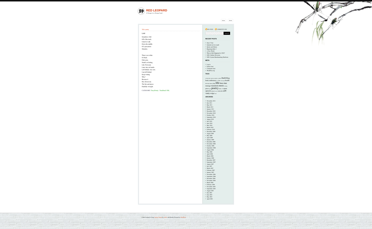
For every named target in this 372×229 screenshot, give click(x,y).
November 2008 (211, 144)
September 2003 (211, 189)
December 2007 (211, 160)
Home (223, 20)
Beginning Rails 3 (212, 49)
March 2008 (210, 156)
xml (215, 93)
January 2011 (210, 109)
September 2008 (211, 148)
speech (208, 90)
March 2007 (210, 168)
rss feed (210, 29)
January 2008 (210, 158)
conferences (212, 80)
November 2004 (211, 180)
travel (216, 91)
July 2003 (209, 193)
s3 (222, 88)
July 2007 (209, 166)
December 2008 (211, 142)
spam (225, 88)
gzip (224, 80)
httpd (208, 83)
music (221, 85)
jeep (214, 83)
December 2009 (211, 131)
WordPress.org (211, 70)
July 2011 (209, 103)
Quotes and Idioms (212, 47)
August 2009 (210, 133)
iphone (211, 83)
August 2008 (210, 150)
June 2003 (209, 195)
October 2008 (210, 146)
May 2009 (209, 135)
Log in (208, 64)
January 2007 (210, 172)
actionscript (207, 78)
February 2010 (211, 129)
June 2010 (209, 123)
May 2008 (209, 152)
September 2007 (211, 162)
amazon (212, 78)
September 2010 (211, 117)
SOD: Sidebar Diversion (213, 55)
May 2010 (209, 125)
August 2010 (210, 119)
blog (228, 77)
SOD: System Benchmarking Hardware (217, 57)
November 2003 (211, 186)
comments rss (222, 29)
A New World (210, 51)
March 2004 (210, 182)
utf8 (224, 90)
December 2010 (211, 111)
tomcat (213, 91)
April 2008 (210, 154)
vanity (207, 93)
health (227, 80)
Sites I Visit (210, 43)
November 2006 (211, 174)
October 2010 (210, 115)
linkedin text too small (213, 45)
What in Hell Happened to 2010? (216, 53)
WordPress (183, 217)
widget (212, 93)
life (217, 83)
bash (224, 77)
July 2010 (209, 121)
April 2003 (210, 199)
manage (208, 85)
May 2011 (209, 105)
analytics (216, 78)
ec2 (217, 80)
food (222, 80)
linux (221, 83)
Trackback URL (165, 90)
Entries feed (210, 66)
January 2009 (210, 140)
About (230, 20)
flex (219, 80)
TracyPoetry (154, 90)
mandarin (214, 85)
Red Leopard (156, 10)
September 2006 (211, 176)
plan (210, 88)
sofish (165, 217)
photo (207, 88)
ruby (220, 88)
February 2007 (211, 170)
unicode (220, 91)
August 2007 (210, 164)
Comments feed (211, 68)
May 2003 (209, 197)
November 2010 (211, 113)
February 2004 (211, 184)
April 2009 (210, 138)
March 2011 (210, 107)
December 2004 (211, 178)
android (219, 78)
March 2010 (210, 127)
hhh (206, 83)
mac (225, 83)
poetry (147, 29)
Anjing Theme (158, 217)
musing (225, 86)
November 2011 (211, 101)
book (206, 80)
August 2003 (210, 191)
